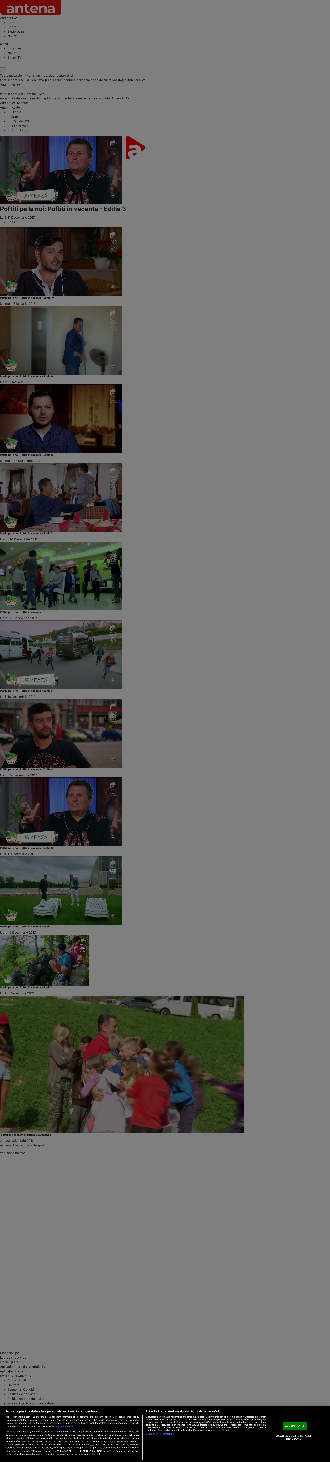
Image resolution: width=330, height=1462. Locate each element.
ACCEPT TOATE (295, 1425)
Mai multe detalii (64, 1426)
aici (92, 1444)
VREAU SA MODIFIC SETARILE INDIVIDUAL (293, 1437)
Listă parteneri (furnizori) (159, 1433)
